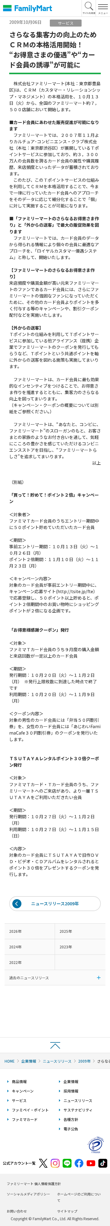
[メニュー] (103, 8)
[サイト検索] (89, 8)
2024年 (15, 946)
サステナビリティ (78, 1109)
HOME (10, 1061)
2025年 (66, 931)
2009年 (84, 1061)
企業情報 (28, 1061)
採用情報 (71, 1090)
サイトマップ (67, 1211)
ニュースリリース (57, 1061)
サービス (19, 1100)
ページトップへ (55, 1045)
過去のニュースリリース (29, 977)
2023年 (66, 946)
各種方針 (71, 1119)
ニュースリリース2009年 (55, 903)
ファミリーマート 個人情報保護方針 (34, 1183)
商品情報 (19, 1081)
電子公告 (71, 1128)
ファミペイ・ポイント (30, 1109)
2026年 (15, 931)
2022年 (15, 962)
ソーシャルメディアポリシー (28, 1193)
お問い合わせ (17, 1211)
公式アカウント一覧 (19, 1163)
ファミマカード (25, 1119)
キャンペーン (23, 1090)
